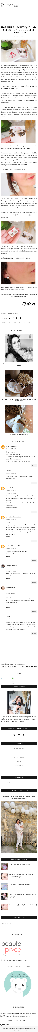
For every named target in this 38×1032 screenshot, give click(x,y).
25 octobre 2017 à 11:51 (11, 568)
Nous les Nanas (10, 587)
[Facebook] (13, 318)
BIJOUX (10, 322)
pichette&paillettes (11, 446)
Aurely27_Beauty (11, 565)
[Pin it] (20, 318)
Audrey (8, 471)
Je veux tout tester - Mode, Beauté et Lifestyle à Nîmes (19, 1028)
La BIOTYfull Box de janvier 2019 (19, 884)
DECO (19, 761)
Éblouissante (17, 169)
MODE (19, 770)
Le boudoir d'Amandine (13, 517)
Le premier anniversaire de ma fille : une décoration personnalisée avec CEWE (19, 797)
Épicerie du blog (23, 1030)
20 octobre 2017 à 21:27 (11, 473)
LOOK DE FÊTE (19, 765)
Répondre (34, 465)
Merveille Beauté (11, 488)
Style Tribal (17, 258)
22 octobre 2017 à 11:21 (11, 519)
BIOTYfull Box (19, 757)
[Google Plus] (16, 318)
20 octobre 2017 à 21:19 (11, 448)
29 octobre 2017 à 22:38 (11, 590)
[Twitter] (9, 318)
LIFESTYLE (26, 322)
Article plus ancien (28, 666)
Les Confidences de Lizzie (14, 546)
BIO (19, 752)
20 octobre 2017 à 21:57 (11, 490)
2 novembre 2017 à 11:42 (11, 619)
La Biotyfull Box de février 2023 (19, 864)
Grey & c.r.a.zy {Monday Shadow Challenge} (23, 905)
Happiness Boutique (18, 289)
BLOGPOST (18, 322)
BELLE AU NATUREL (19, 748)
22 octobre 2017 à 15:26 (11, 548)
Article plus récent (9, 666)
